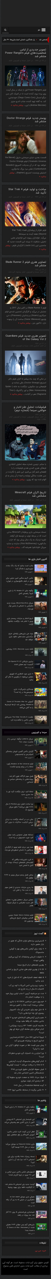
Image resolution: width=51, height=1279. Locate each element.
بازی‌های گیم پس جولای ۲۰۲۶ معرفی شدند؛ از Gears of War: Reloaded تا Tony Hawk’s (20, 1227)
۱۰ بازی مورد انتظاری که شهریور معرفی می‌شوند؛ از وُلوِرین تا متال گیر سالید (19, 677)
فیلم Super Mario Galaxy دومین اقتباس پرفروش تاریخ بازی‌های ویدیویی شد (20, 918)
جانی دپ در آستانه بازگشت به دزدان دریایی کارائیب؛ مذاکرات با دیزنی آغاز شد (19, 822)
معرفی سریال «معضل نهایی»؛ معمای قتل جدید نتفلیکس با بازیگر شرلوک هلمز (19, 902)
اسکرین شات (34, 345)
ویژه (38, 419)
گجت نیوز (38, 933)
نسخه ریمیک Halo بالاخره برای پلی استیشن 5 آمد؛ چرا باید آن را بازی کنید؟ (21, 1159)
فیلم (10, 60)
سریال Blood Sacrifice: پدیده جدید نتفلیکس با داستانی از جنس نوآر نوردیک (20, 606)
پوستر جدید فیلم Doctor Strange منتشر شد (26, 120)
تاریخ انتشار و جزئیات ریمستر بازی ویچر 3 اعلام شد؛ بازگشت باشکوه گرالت (20, 621)
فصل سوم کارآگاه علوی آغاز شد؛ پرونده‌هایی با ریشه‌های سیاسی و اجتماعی (20, 779)
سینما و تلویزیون (19, 60)
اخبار (28, 60)
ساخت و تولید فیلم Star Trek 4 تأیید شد (27, 191)
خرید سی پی (40, 1250)
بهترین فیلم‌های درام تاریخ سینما (30, 964)
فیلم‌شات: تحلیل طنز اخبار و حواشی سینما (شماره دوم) (30, 409)
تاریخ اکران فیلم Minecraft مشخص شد (30, 494)
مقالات (43, 419)
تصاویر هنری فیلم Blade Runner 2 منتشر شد (26, 264)
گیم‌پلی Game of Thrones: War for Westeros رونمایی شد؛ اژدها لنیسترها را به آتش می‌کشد (19, 704)
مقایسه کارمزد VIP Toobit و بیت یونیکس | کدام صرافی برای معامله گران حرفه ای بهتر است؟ (26, 1029)
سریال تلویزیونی (33, 417)
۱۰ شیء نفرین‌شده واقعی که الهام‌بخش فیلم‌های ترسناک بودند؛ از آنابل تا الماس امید (19, 862)
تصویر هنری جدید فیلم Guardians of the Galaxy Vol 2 (25, 337)
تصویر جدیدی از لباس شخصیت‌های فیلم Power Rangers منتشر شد (25, 53)
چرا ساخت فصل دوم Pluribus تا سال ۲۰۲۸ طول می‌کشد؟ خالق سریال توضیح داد (19, 807)
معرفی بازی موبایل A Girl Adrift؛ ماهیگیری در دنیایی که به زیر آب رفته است (20, 1200)
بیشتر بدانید (17, 105)
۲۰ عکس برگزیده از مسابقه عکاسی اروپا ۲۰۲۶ (26, 1089)
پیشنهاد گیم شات (14, 272)
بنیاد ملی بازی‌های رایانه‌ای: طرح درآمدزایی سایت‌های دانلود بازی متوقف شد (21, 636)
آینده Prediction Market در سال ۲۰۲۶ (29, 1085)
